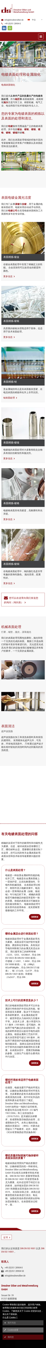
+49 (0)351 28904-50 (14, 1270)
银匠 (17, 99)
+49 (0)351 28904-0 (13, 23)
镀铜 (8, 132)
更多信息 (8, 276)
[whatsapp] (10, 28)
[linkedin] (4, 28)
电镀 (10, 126)
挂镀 (24, 203)
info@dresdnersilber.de (14, 19)
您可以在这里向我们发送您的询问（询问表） (21, 600)
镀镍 (33, 129)
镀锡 (15, 132)
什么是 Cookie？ (10, 1317)
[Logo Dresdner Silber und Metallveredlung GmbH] (23, 9)
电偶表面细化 (8, 84)
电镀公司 (12, 210)
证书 (5, 1237)
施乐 (6, 102)
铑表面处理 (9, 397)
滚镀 (17, 203)
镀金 (19, 129)
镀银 (26, 129)
